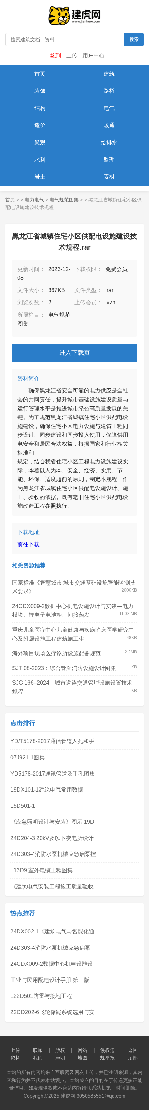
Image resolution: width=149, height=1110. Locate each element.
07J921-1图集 (27, 757)
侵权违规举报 (107, 1054)
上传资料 (15, 1054)
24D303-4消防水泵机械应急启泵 (50, 948)
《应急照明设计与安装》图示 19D (52, 822)
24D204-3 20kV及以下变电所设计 (52, 838)
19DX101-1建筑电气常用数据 (46, 790)
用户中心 (93, 55)
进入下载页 (74, 352)
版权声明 (60, 1054)
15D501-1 (22, 806)
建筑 (109, 74)
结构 (39, 108)
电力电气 (34, 199)
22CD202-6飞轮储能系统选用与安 (52, 1012)
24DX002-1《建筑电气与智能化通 (52, 932)
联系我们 (38, 1054)
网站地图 (82, 1054)
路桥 (109, 91)
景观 (39, 142)
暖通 (109, 125)
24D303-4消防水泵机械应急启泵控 (53, 854)
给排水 (109, 142)
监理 (109, 160)
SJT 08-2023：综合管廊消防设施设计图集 (64, 668)
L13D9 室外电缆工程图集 (41, 870)
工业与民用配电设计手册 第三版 (49, 980)
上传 (71, 55)
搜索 (134, 39)
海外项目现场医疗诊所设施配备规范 (56, 653)
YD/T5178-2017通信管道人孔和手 (52, 741)
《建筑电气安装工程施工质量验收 (52, 887)
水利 (39, 160)
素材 (109, 177)
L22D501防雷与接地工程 (41, 996)
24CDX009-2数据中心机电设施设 (51, 964)
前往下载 (28, 544)
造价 (39, 125)
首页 (39, 74)
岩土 (39, 177)
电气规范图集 (64, 199)
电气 (109, 108)
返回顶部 (133, 1054)
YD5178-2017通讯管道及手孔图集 (52, 774)
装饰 (39, 91)
